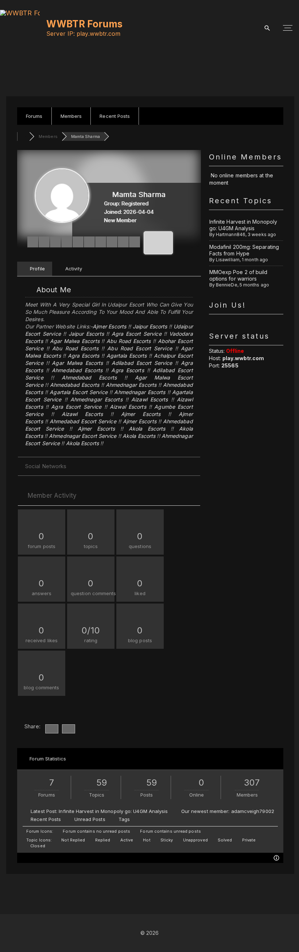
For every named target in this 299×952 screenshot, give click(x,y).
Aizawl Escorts (149, 399)
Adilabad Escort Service (142, 363)
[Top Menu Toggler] (288, 28)
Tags (124, 819)
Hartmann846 (230, 234)
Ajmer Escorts (109, 326)
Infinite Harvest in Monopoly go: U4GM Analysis (243, 225)
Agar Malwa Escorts (75, 341)
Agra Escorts (84, 355)
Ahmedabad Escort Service (83, 421)
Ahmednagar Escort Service (82, 436)
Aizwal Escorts (128, 407)
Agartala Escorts (126, 355)
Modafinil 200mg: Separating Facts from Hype (244, 250)
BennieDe (226, 285)
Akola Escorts (147, 428)
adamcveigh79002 (252, 811)
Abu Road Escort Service (139, 348)
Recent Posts (46, 819)
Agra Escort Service (137, 334)
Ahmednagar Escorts (131, 385)
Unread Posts (89, 819)
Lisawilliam (228, 259)
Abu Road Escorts (128, 341)
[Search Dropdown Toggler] (267, 28)
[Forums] (23, 136)
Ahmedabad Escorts (77, 370)
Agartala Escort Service (78, 392)
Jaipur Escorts (150, 326)
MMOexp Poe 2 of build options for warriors (238, 275)
